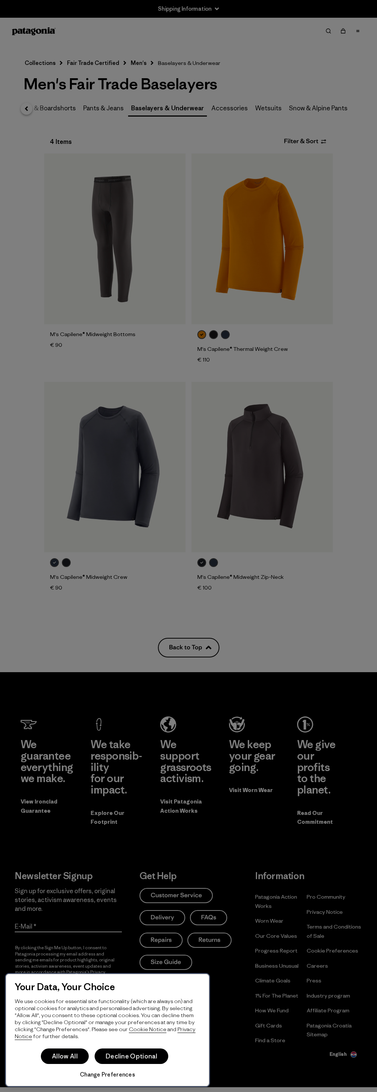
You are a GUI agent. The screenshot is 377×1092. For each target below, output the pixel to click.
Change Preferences (107, 1074)
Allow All (65, 1056)
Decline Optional (131, 1056)
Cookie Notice (147, 1029)
